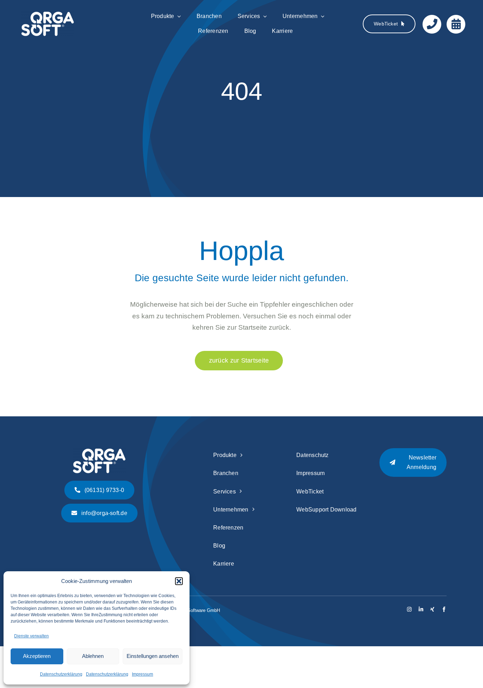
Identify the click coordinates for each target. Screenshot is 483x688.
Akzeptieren (37, 656)
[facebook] (444, 609)
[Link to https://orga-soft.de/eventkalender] (456, 24)
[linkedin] (421, 609)
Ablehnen (93, 656)
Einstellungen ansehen (153, 656)
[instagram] (409, 609)
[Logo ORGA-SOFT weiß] (47, 14)
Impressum (142, 674)
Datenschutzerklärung (61, 674)
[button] (178, 581)
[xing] (432, 609)
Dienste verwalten (31, 636)
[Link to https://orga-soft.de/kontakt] (432, 24)
